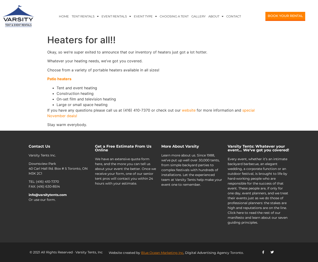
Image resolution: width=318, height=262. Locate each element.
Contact (233, 16)
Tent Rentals (83, 16)
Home (64, 16)
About (213, 16)
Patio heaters (59, 78)
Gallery (198, 16)
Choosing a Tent (174, 16)
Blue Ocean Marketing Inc (162, 253)
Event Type (143, 16)
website (189, 110)
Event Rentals (114, 16)
